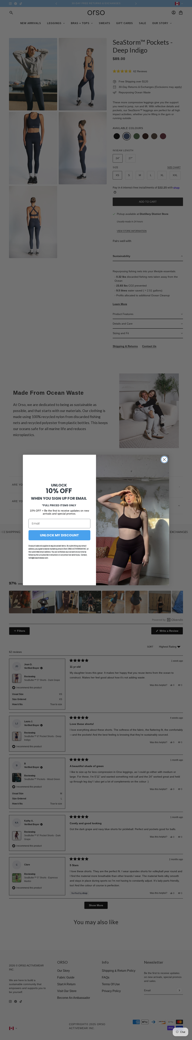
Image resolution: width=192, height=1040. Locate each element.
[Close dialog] (164, 459)
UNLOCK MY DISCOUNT (59, 535)
